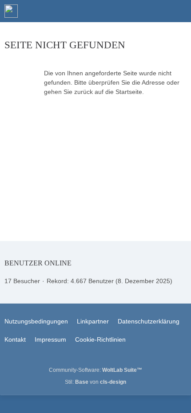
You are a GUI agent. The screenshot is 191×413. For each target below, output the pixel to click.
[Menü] (179, 11)
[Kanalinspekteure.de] (11, 11)
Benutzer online (38, 263)
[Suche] (135, 11)
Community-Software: (95, 370)
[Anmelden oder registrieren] (157, 11)
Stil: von (95, 382)
